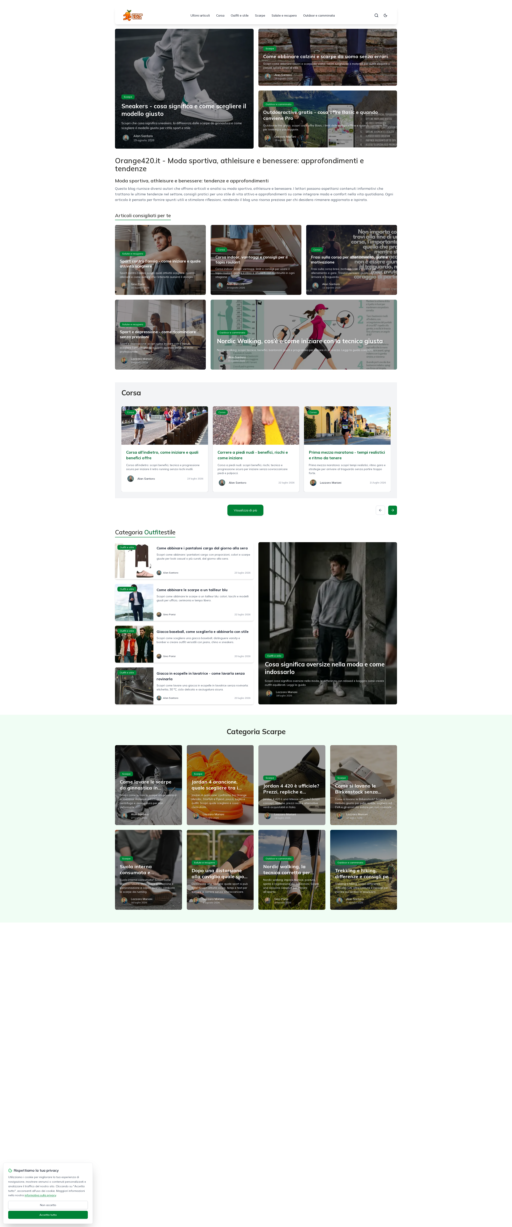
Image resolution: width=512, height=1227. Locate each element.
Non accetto (48, 1205)
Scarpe (260, 15)
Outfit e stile (240, 15)
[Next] (392, 510)
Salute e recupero (284, 15)
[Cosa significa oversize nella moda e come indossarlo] (327, 623)
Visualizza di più (245, 510)
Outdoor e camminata (319, 15)
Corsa (220, 15)
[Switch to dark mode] (385, 15)
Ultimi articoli (200, 15)
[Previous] (380, 510)
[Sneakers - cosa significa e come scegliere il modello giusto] (184, 89)
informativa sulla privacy (40, 1195)
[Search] (376, 15)
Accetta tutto (48, 1215)
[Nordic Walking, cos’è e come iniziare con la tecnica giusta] (304, 335)
